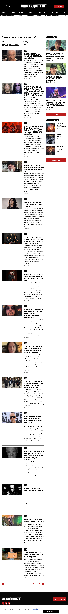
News (3, 12)
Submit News (59, 6)
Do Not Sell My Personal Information (50, 607)
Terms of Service (55, 12)
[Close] (65, 609)
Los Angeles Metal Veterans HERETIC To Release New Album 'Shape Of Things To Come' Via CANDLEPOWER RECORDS (33, 240)
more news (56, 114)
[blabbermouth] (34, 7)
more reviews (56, 160)
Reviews (21, 12)
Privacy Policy (42, 12)
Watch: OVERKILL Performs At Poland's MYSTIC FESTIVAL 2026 (34, 520)
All (3, 44)
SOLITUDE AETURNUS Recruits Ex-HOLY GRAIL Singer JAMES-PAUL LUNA (33, 204)
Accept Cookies (50, 611)
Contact (31, 12)
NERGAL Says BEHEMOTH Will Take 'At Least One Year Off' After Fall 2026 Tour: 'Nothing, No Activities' (33, 419)
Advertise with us (60, 599)
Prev (6, 584)
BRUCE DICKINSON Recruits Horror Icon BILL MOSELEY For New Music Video (33, 56)
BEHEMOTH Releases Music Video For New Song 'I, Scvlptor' (34, 489)
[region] (34, 609)
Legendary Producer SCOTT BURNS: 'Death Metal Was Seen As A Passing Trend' (33, 555)
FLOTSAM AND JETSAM (60, 124)
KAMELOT (59, 135)
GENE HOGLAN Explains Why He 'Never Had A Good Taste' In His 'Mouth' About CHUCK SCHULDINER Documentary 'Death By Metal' (33, 313)
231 (33, 584)
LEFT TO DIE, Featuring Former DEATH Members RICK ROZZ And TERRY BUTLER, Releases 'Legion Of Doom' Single (33, 384)
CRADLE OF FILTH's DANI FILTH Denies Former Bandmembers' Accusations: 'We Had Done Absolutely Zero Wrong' (33, 349)
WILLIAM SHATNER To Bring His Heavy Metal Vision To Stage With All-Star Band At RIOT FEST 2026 (34, 277)
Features (12, 12)
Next (40, 584)
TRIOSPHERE (60, 146)
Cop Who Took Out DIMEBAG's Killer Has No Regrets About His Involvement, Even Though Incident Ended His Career (55, 79)
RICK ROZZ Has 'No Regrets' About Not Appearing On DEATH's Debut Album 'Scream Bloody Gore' (34, 168)
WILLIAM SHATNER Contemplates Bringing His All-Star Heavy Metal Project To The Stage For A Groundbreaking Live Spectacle (34, 455)
